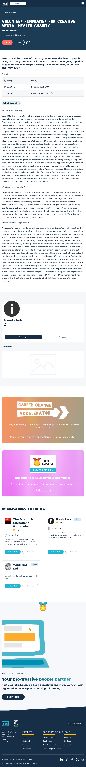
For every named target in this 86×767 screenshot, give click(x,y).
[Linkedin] (61, 759)
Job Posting (47, 741)
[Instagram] (83, 759)
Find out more (43, 490)
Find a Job (26, 741)
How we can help (50, 737)
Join (24, 737)
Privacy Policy (20, 759)
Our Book (67, 745)
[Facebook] (72, 759)
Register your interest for (25, 437)
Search (17, 4)
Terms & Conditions (8, 759)
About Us (67, 737)
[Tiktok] (66, 759)
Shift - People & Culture (52, 749)
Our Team (67, 741)
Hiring (77, 519)
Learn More (13, 697)
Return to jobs (10, 13)
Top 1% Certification (50, 745)
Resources (26, 749)
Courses (25, 745)
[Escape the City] (5, 4)
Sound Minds (13, 320)
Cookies (29, 759)
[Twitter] (77, 759)
